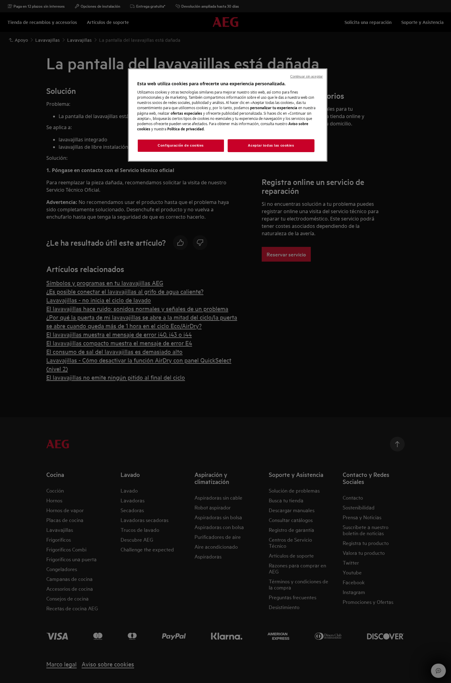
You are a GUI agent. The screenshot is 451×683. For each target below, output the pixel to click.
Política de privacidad (185, 129)
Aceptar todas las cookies (271, 145)
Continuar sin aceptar (306, 76)
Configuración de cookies (181, 145)
